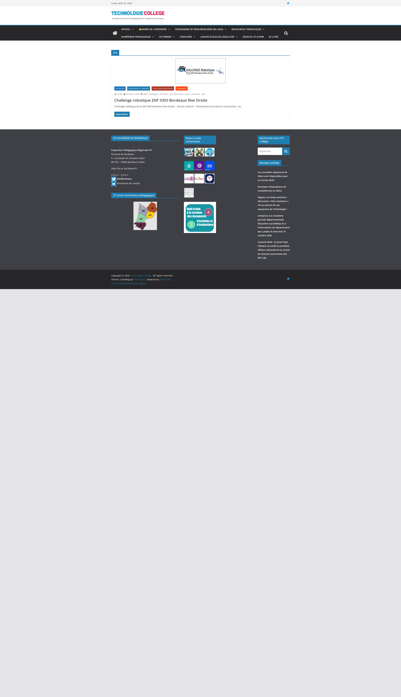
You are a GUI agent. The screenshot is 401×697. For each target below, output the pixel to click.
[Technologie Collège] (115, 33)
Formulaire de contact (128, 183)
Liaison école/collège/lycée (217, 36)
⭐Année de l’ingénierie (153, 29)
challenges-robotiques (163, 88)
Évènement (181, 88)
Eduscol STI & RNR (253, 36)
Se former (165, 36)
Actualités (120, 88)
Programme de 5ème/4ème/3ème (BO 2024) (199, 29)
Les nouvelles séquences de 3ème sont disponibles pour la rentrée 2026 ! (273, 176)
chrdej (119, 94)
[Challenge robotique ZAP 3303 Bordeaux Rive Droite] (200, 70)
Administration (119, 283)
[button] (132, 29)
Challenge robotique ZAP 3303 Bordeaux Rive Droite (160, 100)
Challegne (153, 94)
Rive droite (178, 94)
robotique (196, 94)
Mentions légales (138, 283)
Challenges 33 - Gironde (138, 88)
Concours (186, 36)
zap (203, 94)
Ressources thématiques (246, 29)
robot (187, 94)
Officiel (125, 29)
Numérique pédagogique (136, 36)
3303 (145, 94)
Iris (171, 94)
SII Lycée (273, 36)
